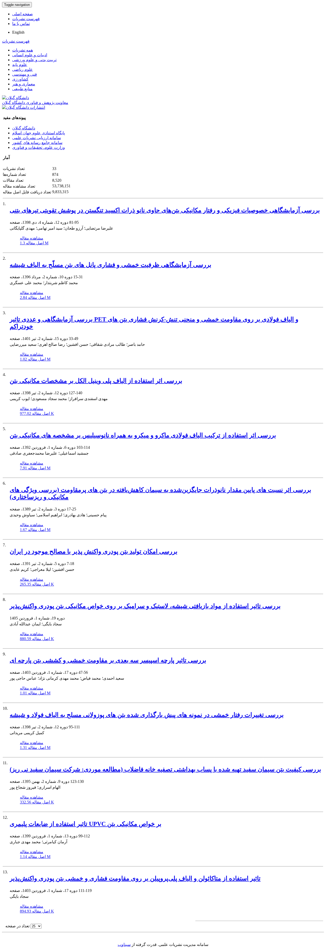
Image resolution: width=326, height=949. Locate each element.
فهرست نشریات (26, 19)
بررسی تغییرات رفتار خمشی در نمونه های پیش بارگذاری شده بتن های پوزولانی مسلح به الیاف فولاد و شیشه (147, 714)
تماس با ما (21, 23)
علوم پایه (19, 64)
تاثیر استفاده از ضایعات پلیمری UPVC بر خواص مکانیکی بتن (85, 824)
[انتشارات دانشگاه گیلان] (23, 107)
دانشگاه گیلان (23, 128)
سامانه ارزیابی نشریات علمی (36, 138)
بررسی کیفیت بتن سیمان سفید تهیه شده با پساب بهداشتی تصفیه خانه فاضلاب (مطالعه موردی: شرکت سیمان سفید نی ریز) (165, 769)
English (18, 32)
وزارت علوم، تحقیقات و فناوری (38, 147)
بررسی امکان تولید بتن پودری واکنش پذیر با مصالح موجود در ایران (94, 551)
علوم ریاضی (22, 69)
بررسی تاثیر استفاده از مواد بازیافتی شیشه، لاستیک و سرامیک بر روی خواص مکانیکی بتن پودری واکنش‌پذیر (145, 606)
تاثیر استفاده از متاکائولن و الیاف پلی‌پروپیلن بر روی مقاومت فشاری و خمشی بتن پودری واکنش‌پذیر (135, 878)
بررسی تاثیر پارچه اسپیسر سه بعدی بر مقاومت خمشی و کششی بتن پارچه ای (108, 660)
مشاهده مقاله (31, 238)
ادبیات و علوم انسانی (29, 55)
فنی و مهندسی (24, 74)
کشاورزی (20, 79)
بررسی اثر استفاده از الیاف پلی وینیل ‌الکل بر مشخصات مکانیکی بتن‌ (96, 380)
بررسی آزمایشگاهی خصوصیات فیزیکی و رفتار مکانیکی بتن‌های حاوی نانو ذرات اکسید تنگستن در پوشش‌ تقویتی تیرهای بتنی (165, 210)
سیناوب (124, 944)
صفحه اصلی (22, 14)
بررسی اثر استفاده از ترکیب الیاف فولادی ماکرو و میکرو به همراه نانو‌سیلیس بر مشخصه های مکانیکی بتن (143, 435)
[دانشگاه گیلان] (15, 98)
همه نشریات (22, 50)
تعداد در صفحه (17, 926)
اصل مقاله (34, 243)
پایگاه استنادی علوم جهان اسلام (38, 133)
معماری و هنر (23, 84)
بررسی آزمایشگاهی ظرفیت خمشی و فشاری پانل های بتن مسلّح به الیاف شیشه (110, 264)
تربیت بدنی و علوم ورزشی (34, 60)
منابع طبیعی (22, 89)
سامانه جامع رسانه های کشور (37, 142)
